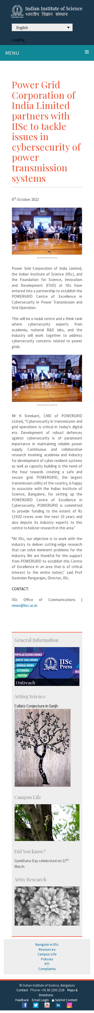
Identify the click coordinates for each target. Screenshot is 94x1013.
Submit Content (65, 1000)
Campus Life (47, 954)
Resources (47, 949)
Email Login (40, 1000)
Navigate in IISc (47, 944)
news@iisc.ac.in (24, 605)
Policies (47, 959)
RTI (47, 963)
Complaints (47, 968)
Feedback (22, 1000)
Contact (22, 990)
